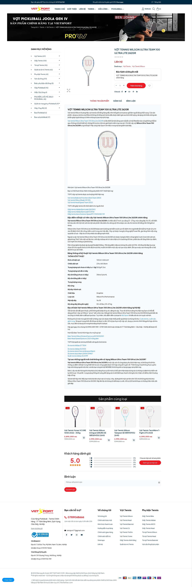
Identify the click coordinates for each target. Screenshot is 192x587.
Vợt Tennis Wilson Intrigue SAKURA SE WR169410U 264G (97, 432)
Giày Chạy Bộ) (40, 108)
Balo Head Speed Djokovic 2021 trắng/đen (83, 338)
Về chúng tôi (102, 516)
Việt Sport (125, 315)
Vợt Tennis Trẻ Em (126, 532)
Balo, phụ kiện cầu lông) (44, 83)
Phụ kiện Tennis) (41, 74)
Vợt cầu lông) (40, 79)
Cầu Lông (103, 9)
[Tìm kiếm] (153, 9)
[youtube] (82, 535)
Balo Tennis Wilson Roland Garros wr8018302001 (86, 336)
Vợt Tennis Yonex (126, 536)
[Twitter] (125, 92)
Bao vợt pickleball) (42, 117)
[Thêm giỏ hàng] (84, 437)
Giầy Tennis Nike (148, 516)
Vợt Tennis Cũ (125, 528)
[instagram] (77, 535)
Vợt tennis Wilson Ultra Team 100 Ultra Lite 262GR (85, 121)
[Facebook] (122, 92)
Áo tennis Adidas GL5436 (77, 349)
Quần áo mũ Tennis (127, 544)
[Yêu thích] (149, 85)
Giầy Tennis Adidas (149, 520)
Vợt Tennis (50, 27)
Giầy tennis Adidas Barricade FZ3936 (81, 212)
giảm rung (71, 321)
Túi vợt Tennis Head (149, 536)
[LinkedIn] (137, 92)
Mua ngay (119, 2)
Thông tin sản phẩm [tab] (99, 101)
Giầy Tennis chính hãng (128, 540)
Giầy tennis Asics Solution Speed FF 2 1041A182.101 (86, 214)
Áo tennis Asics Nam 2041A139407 (80, 353)
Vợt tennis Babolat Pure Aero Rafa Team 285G (84, 198)
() (160, 9)
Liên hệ (82, 9)
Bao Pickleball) (40, 113)
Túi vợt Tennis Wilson (149, 532)
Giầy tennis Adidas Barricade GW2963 (81, 209)
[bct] (40, 535)
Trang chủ (60, 9)
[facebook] (66, 535)
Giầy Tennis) (40, 61)
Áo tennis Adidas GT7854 (77, 345)
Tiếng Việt (157, 2)
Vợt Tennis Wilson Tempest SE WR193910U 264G (124, 432)
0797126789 (60, 2)
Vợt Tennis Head (126, 520)
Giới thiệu (72, 9)
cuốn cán (152, 319)
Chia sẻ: (117, 92)
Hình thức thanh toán (105, 524)
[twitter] (72, 535)
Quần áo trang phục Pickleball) (46, 104)
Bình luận (130, 101)
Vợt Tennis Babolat (127, 524)
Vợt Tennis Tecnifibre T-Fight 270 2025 (149, 431)
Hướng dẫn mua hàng (105, 528)
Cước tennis (144, 319)
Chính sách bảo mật (105, 520)
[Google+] (130, 92)
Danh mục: (118, 66)
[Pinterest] (133, 92)
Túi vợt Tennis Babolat (150, 540)
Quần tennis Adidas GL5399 (78, 356)
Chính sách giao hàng (105, 532)
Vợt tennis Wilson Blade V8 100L (79, 200)
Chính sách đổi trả (104, 536)
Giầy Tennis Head (148, 528)
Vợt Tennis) (40, 56)
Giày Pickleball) (41, 88)
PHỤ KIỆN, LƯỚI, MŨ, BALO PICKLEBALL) (43, 98)
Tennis (91, 9)
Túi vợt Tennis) (40, 65)
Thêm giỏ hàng (136, 86)
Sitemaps (101, 540)
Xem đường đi (36, 528)
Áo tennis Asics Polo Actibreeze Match (81, 351)
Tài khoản (148, 9)
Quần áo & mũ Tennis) (43, 70)
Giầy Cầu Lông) (40, 92)
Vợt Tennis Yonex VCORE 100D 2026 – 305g (75, 431)
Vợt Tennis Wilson (138, 66)
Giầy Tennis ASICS (148, 524)
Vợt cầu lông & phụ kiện (150, 544)
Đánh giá (117, 101)
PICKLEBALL (116, 9)
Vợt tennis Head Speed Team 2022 (80, 202)
